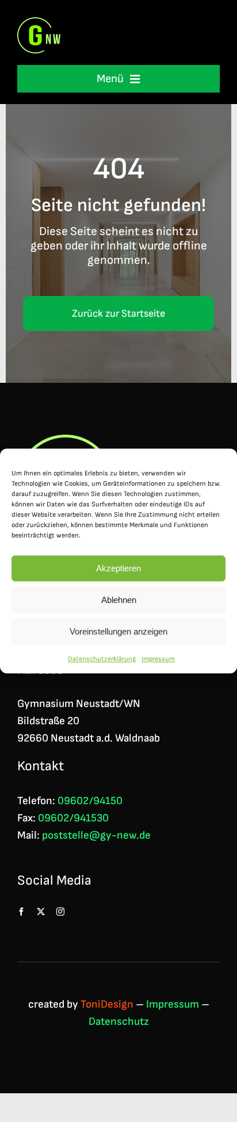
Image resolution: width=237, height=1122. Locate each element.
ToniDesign (107, 1004)
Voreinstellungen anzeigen (118, 631)
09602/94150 (90, 801)
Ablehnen (118, 600)
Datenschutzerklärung (102, 659)
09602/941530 (73, 818)
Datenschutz (119, 1021)
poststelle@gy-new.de (96, 835)
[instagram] (60, 912)
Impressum (158, 659)
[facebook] (21, 912)
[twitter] (41, 912)
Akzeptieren (118, 568)
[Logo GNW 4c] (38, 23)
